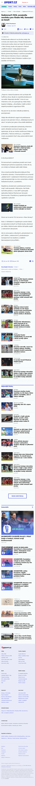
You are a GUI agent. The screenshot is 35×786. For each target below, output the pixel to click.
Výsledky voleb (4, 657)
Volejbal (16, 333)
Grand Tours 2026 (22, 663)
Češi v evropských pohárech (7, 712)
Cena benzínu (25, 710)
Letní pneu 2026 (22, 693)
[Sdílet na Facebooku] (30, 261)
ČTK (24, 765)
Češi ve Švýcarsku (5, 698)
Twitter (2, 753)
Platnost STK (21, 702)
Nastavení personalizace (23, 755)
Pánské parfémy (23, 738)
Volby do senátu (4, 661)
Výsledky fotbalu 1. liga (6, 675)
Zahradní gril (15, 725)
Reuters (29, 765)
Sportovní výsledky (18, 402)
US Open (16, 305)
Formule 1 (16, 414)
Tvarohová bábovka (22, 679)
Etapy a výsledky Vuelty (23, 655)
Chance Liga (17, 277)
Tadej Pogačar (21, 659)
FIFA (20, 269)
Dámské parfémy (21, 736)
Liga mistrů (16, 290)
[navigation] (2, 2)
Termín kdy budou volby (6, 659)
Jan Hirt (20, 657)
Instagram (3, 751)
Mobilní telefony (4, 736)
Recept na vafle (21, 680)
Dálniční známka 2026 (23, 694)
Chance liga (4, 673)
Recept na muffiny (22, 675)
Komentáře (4, 507)
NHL (2, 682)
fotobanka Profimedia (6, 766)
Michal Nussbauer (11, 23)
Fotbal (10, 6)
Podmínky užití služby (23, 746)
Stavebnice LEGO (13, 736)
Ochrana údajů (21, 748)
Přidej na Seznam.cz (5, 757)
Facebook (3, 750)
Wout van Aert (21, 661)
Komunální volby (5, 663)
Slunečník (20, 723)
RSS (2, 748)
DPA (26, 765)
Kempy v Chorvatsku (5, 693)
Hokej (15, 6)
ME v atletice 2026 (5, 679)
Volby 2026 (3, 653)
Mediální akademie (22, 751)
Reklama (3, 755)
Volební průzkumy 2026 (6, 655)
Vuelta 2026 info (22, 653)
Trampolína (15, 723)
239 (33, 29)
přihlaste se (25, 33)
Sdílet (27, 29)
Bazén (2, 723)
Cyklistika (16, 345)
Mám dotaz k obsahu (23, 750)
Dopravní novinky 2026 (23, 696)
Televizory (10, 738)
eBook (21, 29)
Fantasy (4, 6)
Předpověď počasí (10, 710)
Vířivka (20, 725)
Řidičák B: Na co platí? (23, 698)
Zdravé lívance (21, 677)
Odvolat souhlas (21, 753)
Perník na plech (21, 682)
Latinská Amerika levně (6, 700)
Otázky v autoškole (22, 700)
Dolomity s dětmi (5, 702)
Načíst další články (17, 496)
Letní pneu (27, 736)
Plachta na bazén (8, 723)
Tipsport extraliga (5, 677)
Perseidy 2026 (18, 710)
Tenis (20, 6)
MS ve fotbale (17, 144)
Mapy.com (3, 710)
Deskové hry (4, 738)
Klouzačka (25, 723)
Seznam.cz (25, 2)
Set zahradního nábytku (6, 725)
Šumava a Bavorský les (6, 696)
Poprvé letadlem (5, 694)
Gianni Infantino (6, 271)
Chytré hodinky (15, 738)
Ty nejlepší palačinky (23, 673)
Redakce (3, 746)
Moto (24, 6)
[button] (17, 77)
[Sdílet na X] (33, 261)
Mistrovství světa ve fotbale (9, 269)
